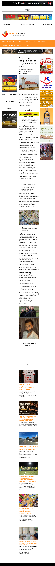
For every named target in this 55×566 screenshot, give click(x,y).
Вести (20, 41)
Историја (26, 45)
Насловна (5, 41)
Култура (28, 73)
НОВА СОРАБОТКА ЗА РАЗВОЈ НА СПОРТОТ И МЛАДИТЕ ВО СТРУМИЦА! (28, 543)
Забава (11, 45)
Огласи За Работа (42, 41)
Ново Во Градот (30, 41)
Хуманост (19, 45)
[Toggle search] (33, 45)
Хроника (4, 45)
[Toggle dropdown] (16, 41)
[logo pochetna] (14, 34)
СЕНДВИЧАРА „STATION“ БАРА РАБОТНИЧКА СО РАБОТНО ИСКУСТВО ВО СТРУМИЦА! (28, 448)
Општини (12, 41)
